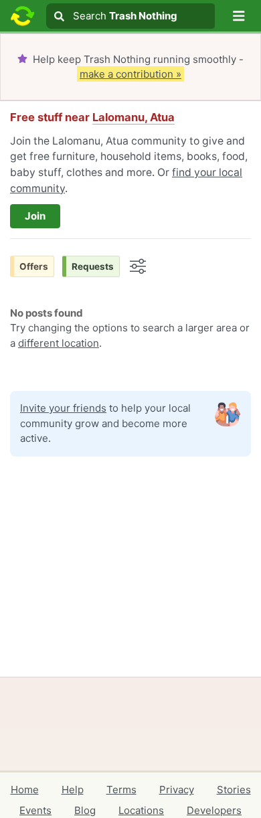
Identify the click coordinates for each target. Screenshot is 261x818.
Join (35, 216)
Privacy (176, 789)
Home (25, 789)
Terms (121, 789)
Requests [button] (93, 266)
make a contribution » (130, 74)
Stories (234, 789)
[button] (239, 16)
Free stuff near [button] (92, 117)
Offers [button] (33, 266)
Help (73, 789)
